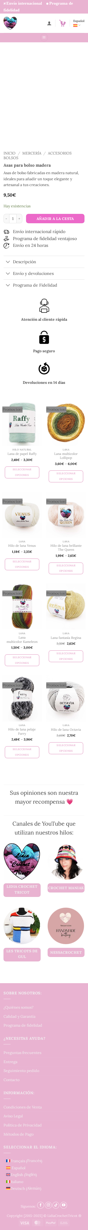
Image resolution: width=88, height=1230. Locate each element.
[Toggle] (8, 262)
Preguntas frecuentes (22, 1052)
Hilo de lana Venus (22, 546)
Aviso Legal (13, 1116)
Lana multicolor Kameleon (22, 640)
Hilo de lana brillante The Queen (66, 548)
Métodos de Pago (19, 1134)
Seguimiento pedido (21, 1070)
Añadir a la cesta (55, 218)
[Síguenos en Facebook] (40, 1205)
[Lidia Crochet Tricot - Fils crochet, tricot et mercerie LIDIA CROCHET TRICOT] (17, 23)
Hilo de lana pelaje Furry (22, 731)
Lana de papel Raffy (22, 454)
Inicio (9, 153)
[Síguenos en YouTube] (63, 1205)
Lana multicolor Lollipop (66, 456)
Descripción (24, 261)
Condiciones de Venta (23, 1107)
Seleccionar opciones (22, 472)
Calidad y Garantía (19, 1016)
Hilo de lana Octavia (66, 730)
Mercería (31, 153)
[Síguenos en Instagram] (48, 1205)
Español (78, 21)
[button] (62, 23)
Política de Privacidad (23, 1125)
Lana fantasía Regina (66, 638)
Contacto (11, 1079)
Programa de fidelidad (23, 1025)
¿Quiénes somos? (19, 1007)
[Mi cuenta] (49, 23)
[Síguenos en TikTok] (55, 1205)
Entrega (10, 1061)
